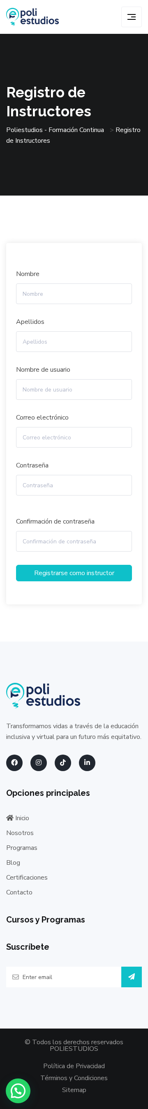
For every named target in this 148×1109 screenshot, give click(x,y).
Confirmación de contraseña (55, 521)
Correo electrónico (42, 417)
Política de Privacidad (74, 1066)
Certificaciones (27, 877)
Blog (13, 862)
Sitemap (74, 1090)
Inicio (21, 818)
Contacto (19, 892)
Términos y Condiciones (74, 1078)
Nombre (27, 273)
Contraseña (32, 465)
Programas (21, 847)
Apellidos (30, 321)
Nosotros (20, 833)
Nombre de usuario (43, 369)
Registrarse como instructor (74, 573)
